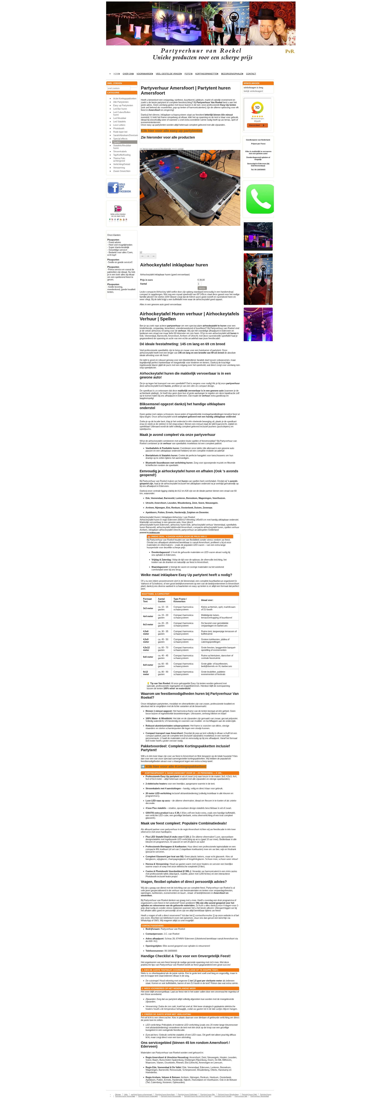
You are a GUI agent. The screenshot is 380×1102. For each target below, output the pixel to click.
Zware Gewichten (121, 171)
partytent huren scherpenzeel (141, 1094)
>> (172, 148)
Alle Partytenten (121, 102)
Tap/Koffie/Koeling (121, 155)
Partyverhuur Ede (241, 1096)
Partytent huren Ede (207, 1094)
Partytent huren (265, 1094)
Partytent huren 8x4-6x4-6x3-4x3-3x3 (197, 1096)
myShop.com (154, 532)
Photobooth (118, 128)
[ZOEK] (134, 88)
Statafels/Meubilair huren (122, 146)
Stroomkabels (120, 151)
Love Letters (119, 125)
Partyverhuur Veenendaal (259, 1096)
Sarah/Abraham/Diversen (125, 135)
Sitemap (118, 1094)
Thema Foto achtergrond (119, 159)
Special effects (120, 138)
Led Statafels (119, 121)
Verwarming (119, 167)
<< (176, 148)
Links (126, 1094)
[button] (142, 256)
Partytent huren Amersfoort (165, 1094)
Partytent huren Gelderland (187, 1094)
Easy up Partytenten (123, 105)
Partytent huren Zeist (249, 1094)
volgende (168, 148)
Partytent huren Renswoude (171, 1096)
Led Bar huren (120, 108)
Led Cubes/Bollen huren (121, 113)
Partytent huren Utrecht (222, 1096)
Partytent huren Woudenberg (228, 1094)
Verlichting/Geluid (121, 164)
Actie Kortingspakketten (124, 98)
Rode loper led (120, 132)
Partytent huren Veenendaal (125, 1096)
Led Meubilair (119, 118)
